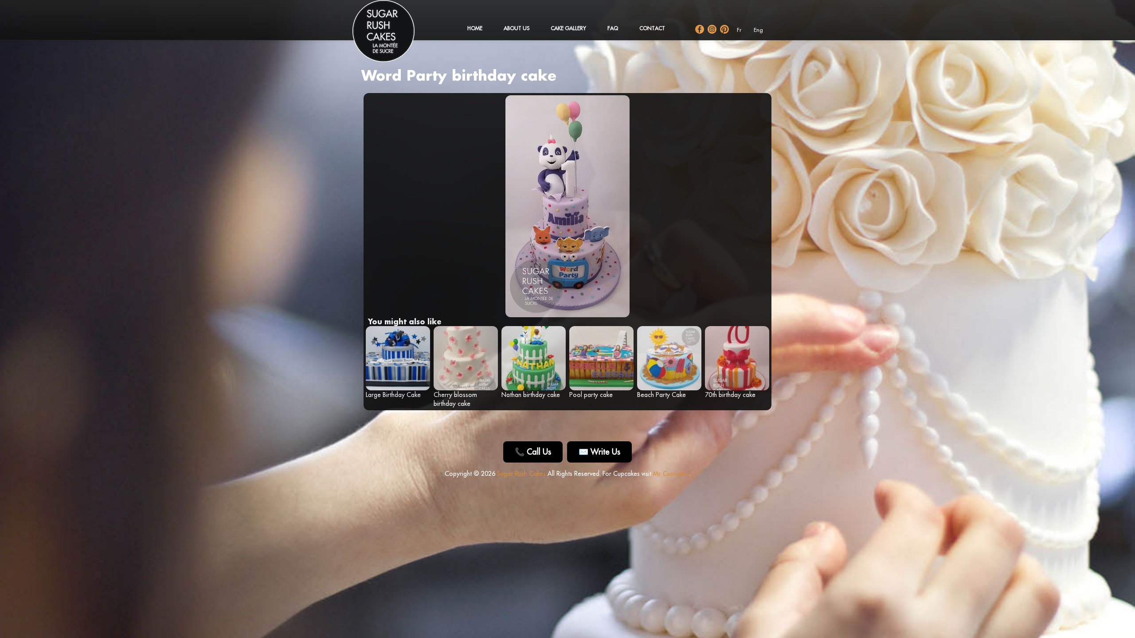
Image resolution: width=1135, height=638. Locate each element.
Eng (758, 30)
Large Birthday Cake (393, 395)
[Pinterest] (724, 29)
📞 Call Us (533, 452)
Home (474, 28)
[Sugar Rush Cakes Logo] (392, 35)
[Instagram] (712, 29)
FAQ (612, 28)
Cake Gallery (568, 28)
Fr (739, 30)
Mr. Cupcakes (671, 474)
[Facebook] (699, 29)
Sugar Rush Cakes (521, 474)
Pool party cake (591, 395)
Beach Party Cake (661, 395)
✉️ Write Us (599, 452)
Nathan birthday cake (530, 395)
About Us (516, 28)
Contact (652, 28)
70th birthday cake (730, 395)
